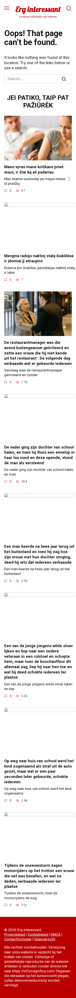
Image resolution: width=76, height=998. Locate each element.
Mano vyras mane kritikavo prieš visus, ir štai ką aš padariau (34, 169)
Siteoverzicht (44, 939)
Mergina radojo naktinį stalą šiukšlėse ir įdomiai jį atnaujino (39, 258)
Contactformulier (18, 939)
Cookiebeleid (38, 934)
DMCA (56, 934)
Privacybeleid (14, 934)
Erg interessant (38, 9)
